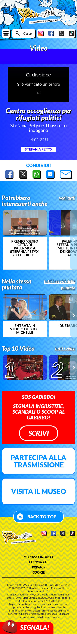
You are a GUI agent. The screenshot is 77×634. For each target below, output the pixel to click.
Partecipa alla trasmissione (38, 461)
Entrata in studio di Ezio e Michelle (24, 329)
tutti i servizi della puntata (59, 284)
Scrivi (38, 433)
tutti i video (65, 348)
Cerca (27, 33)
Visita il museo (38, 491)
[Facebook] (51, 33)
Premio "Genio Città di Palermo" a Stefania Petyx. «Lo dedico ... (24, 248)
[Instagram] (41, 33)
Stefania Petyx (38, 149)
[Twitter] (61, 33)
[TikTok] (71, 33)
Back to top (41, 516)
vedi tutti (67, 197)
